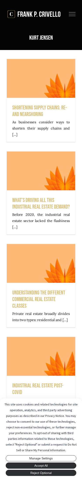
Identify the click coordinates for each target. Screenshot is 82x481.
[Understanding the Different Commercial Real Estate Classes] (41, 263)
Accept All (41, 465)
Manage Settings (41, 458)
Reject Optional (41, 473)
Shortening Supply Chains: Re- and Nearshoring (41, 69)
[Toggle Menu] (72, 14)
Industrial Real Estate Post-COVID (41, 347)
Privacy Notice (54, 416)
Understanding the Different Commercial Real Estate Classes (41, 250)
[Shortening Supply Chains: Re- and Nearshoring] (41, 78)
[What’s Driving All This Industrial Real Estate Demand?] (41, 171)
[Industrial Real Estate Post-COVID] (41, 356)
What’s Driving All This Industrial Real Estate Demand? (41, 158)
